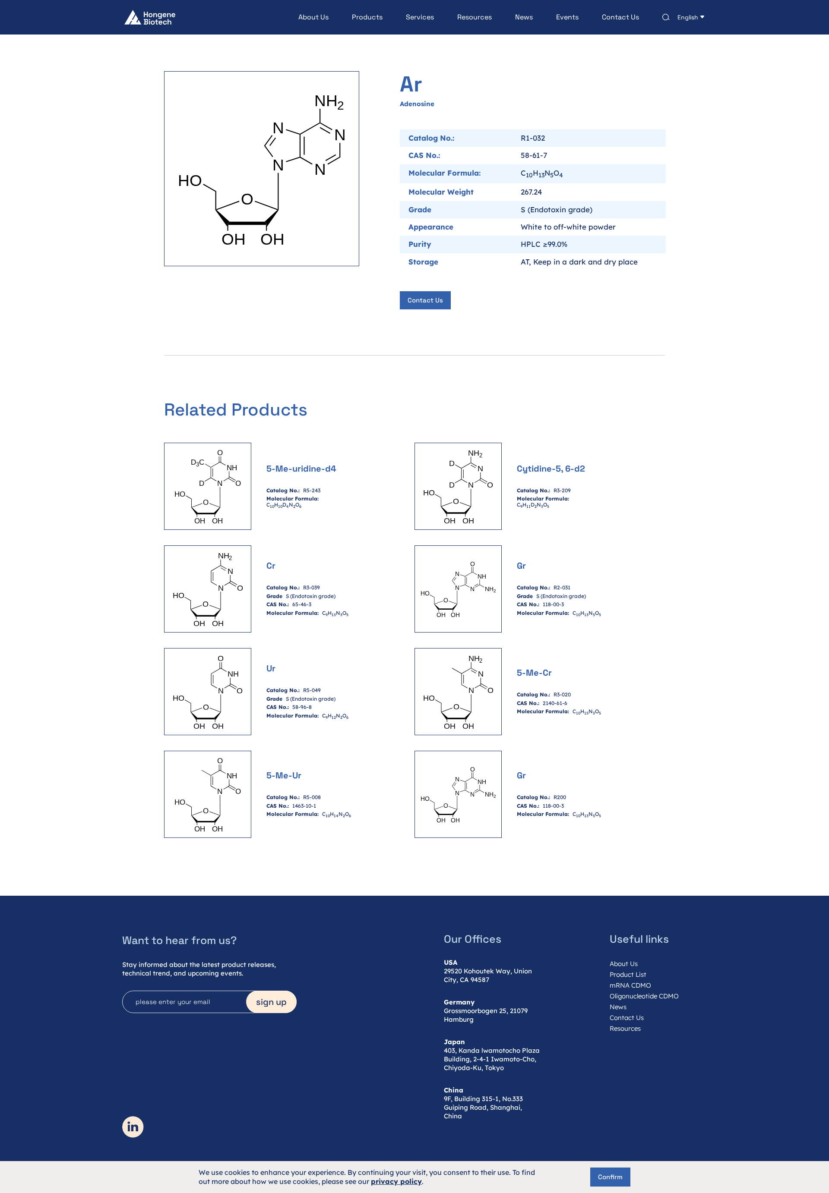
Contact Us (620, 17)
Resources (474, 17)
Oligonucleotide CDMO (644, 996)
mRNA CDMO (630, 985)
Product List (628, 974)
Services (420, 17)
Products (367, 17)
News (524, 17)
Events (567, 17)
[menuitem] (302, 17)
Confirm (610, 1177)
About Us (313, 17)
